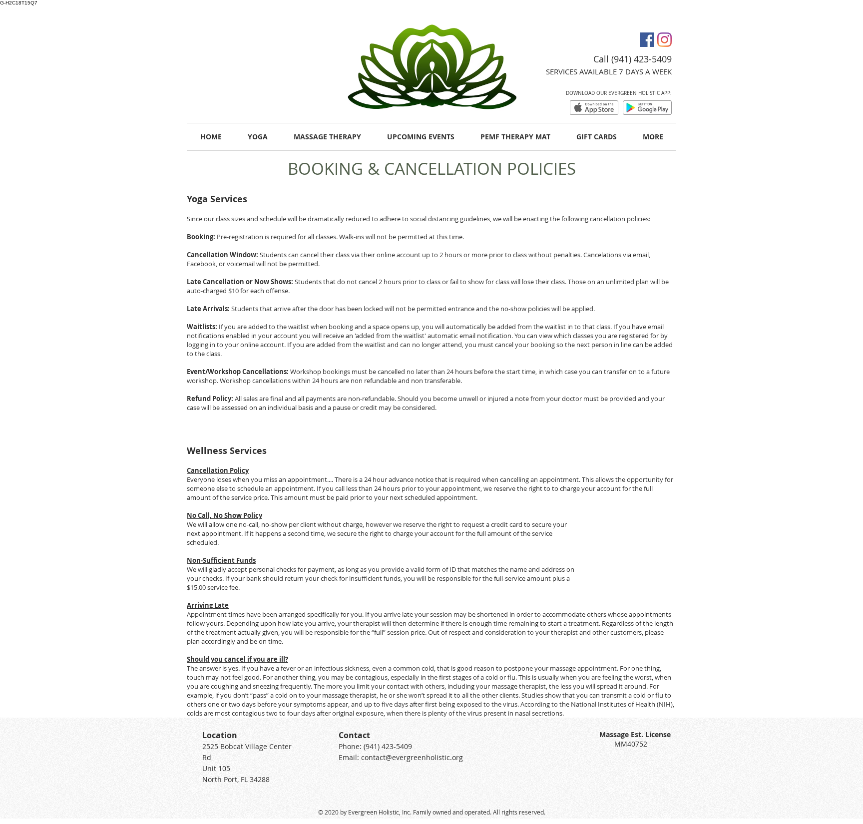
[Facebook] (647, 39)
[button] (653, 136)
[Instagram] (664, 39)
